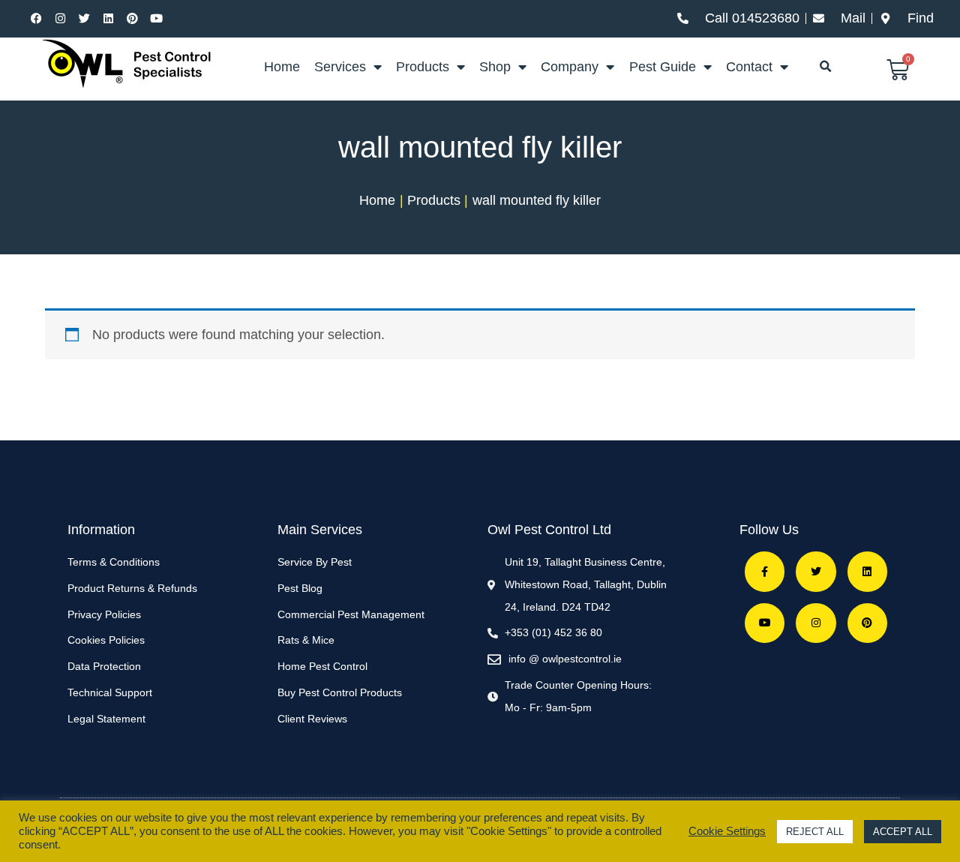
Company (569, 66)
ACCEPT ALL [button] (902, 831)
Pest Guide (662, 66)
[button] (825, 66)
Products (422, 66)
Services (340, 66)
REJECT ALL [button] (815, 831)
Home (282, 66)
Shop (495, 66)
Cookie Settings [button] (727, 831)
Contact (749, 66)
